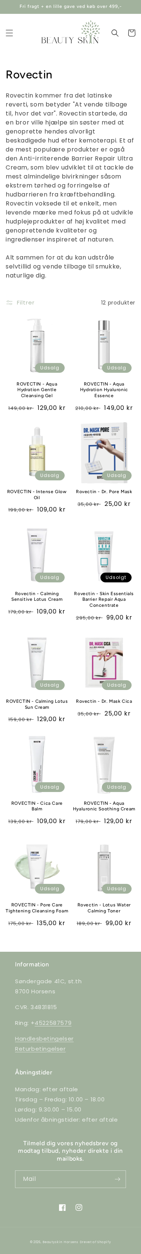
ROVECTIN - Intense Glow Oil (37, 494)
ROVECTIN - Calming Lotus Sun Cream (37, 704)
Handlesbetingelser (44, 1038)
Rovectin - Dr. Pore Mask (104, 491)
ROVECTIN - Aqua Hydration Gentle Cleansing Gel (37, 389)
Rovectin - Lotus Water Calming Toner (104, 908)
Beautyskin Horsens (60, 1242)
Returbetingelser (40, 1049)
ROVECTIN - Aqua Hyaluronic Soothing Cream (104, 806)
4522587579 (53, 1023)
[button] (9, 33)
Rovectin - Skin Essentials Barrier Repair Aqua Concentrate (104, 599)
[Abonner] (117, 1179)
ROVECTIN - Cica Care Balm (37, 806)
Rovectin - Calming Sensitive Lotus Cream (37, 596)
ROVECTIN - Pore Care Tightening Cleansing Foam (37, 908)
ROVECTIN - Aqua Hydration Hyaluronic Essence (104, 389)
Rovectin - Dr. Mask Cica (104, 701)
